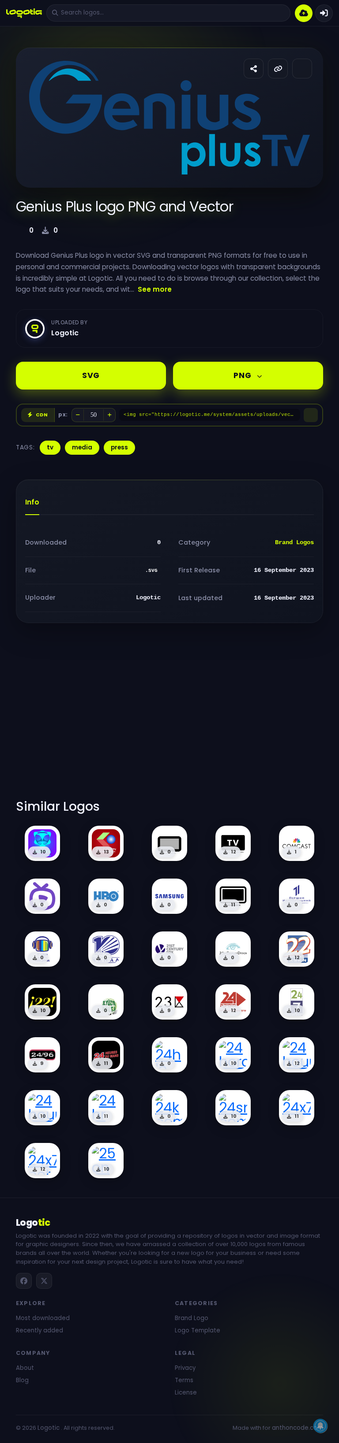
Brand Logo (191, 1318)
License (186, 1392)
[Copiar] (311, 415)
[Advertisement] (169, 716)
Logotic (49, 1428)
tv (50, 447)
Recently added (39, 1330)
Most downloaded (43, 1318)
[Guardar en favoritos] (302, 68)
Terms (184, 1380)
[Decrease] (77, 415)
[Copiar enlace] (278, 68)
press (119, 447)
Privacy (185, 1368)
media (82, 447)
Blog (22, 1380)
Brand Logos (294, 542)
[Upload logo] (304, 13)
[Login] (324, 13)
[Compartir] (254, 68)
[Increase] (109, 415)
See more (155, 289)
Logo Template (197, 1330)
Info (32, 502)
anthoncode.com (297, 1428)
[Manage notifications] (320, 1426)
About (25, 1368)
